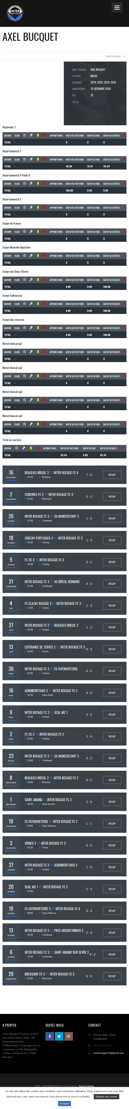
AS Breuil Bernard (66, 582)
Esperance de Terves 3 (40, 647)
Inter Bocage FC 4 (66, 473)
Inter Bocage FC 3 (61, 494)
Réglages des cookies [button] (106, 1096)
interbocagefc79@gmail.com (108, 1053)
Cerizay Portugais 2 (39, 538)
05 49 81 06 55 (102, 1045)
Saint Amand (33, 800)
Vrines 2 (30, 843)
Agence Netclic (86, 1086)
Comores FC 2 (34, 494)
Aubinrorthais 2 (36, 691)
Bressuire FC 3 (35, 974)
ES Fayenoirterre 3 (38, 909)
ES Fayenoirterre (66, 669)
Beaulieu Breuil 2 (66, 625)
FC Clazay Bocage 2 (38, 603)
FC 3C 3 (29, 560)
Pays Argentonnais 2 (68, 930)
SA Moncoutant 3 (66, 516)
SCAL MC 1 (61, 712)
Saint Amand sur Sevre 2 (71, 952)
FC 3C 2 (29, 734)
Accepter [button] (64, 1103)
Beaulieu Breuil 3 (37, 473)
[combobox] (64, 56)
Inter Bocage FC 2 (37, 625)
